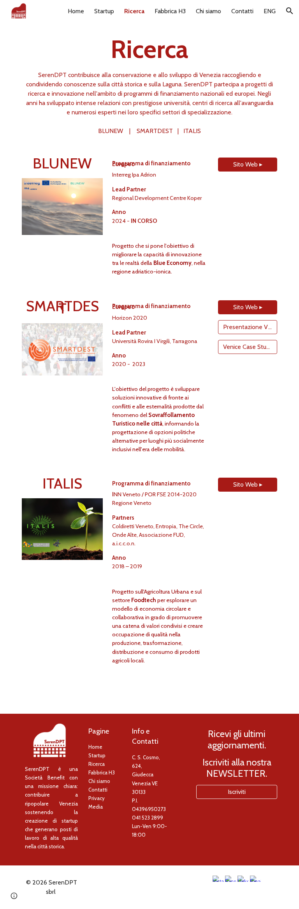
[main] (149, 85)
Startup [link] (104, 11)
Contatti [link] (242, 11)
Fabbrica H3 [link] (170, 11)
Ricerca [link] (134, 11)
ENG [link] (270, 11)
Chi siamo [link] (208, 11)
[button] (289, 11)
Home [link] (76, 11)
